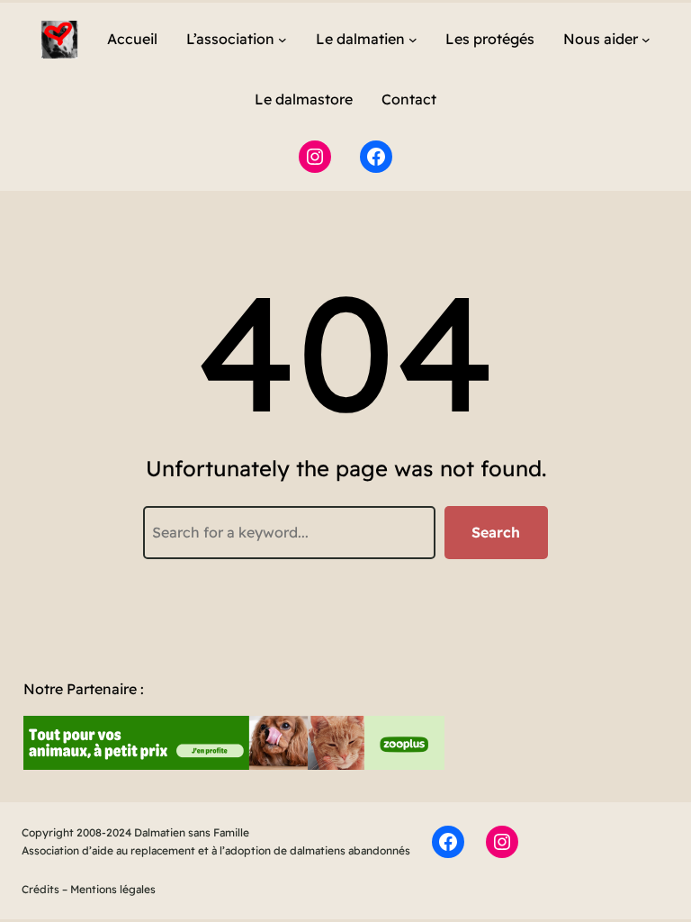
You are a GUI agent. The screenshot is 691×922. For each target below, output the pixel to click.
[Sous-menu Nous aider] (646, 39)
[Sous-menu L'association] (282, 39)
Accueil (132, 39)
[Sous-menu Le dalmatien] (412, 39)
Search (495, 532)
